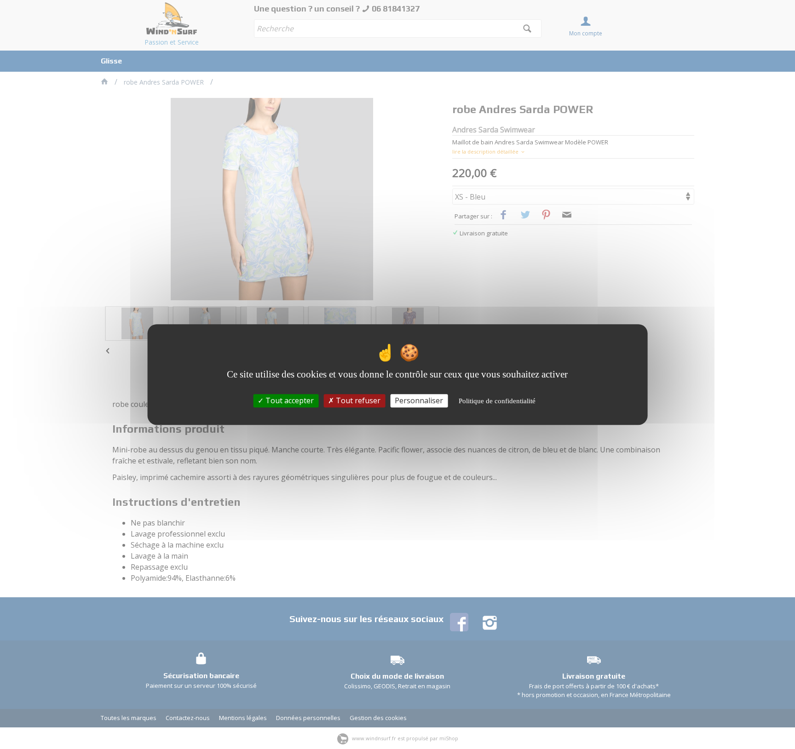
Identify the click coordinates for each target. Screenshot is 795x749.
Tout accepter (289, 400)
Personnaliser (419, 400)
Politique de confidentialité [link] (497, 401)
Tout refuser (357, 400)
